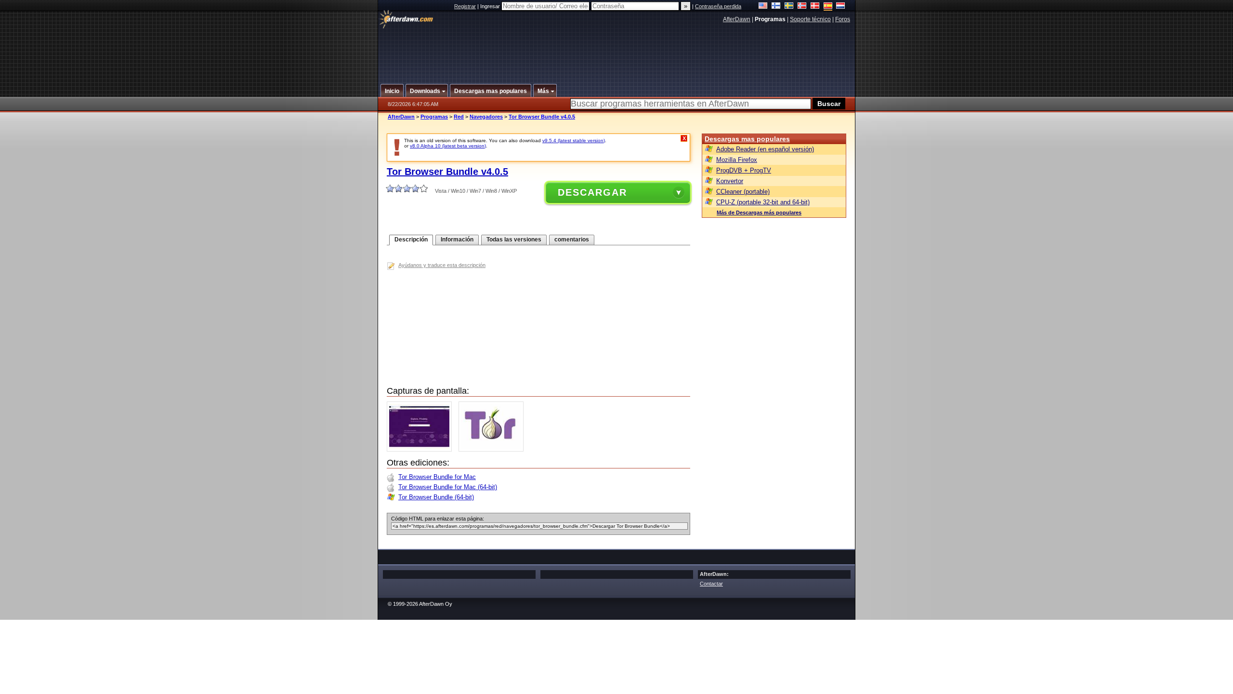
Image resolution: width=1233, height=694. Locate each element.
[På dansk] (815, 6)
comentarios (571, 239)
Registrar (465, 6)
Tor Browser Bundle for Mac (437, 476)
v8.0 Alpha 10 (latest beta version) (448, 145)
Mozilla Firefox (736, 159)
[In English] (763, 6)
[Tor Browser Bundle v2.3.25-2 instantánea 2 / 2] (493, 449)
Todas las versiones (513, 239)
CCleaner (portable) (743, 191)
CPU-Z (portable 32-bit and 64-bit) (763, 202)
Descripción (411, 239)
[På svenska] (789, 6)
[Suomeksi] (776, 6)
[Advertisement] (617, 49)
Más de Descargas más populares (759, 212)
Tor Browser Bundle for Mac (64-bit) (447, 487)
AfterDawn (736, 19)
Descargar (592, 192)
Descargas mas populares (747, 139)
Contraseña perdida (718, 6)
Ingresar (490, 6)
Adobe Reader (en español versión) (765, 149)
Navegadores (486, 117)
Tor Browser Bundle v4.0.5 (542, 117)
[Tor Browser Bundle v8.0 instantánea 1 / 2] (422, 449)
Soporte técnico (810, 19)
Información (457, 239)
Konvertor (729, 181)
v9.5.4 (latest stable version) (573, 140)
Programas (434, 117)
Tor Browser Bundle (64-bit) (436, 497)
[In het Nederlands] (840, 6)
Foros (842, 19)
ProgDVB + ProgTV (743, 170)
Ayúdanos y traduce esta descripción (441, 265)
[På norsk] (802, 6)
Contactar (711, 584)
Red (459, 117)
